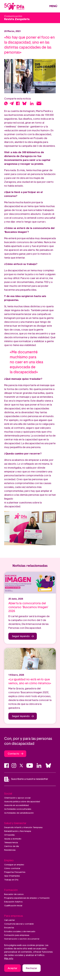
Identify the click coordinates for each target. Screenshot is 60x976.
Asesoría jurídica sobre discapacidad (22, 802)
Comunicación (13, 16)
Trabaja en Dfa (11, 880)
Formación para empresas (16, 935)
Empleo (9, 860)
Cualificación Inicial (13, 906)
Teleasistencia (11, 843)
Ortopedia (9, 835)
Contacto (13, 754)
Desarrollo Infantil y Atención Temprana (23, 827)
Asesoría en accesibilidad (16, 805)
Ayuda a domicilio (12, 839)
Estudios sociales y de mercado (19, 931)
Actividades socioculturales (17, 809)
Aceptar (12, 968)
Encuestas (9, 928)
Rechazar (31, 968)
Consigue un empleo (14, 865)
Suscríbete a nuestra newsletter (29, 779)
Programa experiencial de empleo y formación (27, 898)
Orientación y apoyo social (17, 798)
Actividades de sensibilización (19, 813)
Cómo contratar (12, 868)
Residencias (10, 850)
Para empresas (13, 916)
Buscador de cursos (14, 894)
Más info (8, 958)
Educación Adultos (13, 902)
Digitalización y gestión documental (21, 939)
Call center (9, 920)
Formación (11, 890)
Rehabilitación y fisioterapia (17, 831)
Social (8, 793)
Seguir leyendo (21, 636)
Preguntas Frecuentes (14, 872)
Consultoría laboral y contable (19, 924)
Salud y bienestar (15, 823)
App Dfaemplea (12, 876)
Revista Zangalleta (17, 19)
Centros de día (11, 846)
